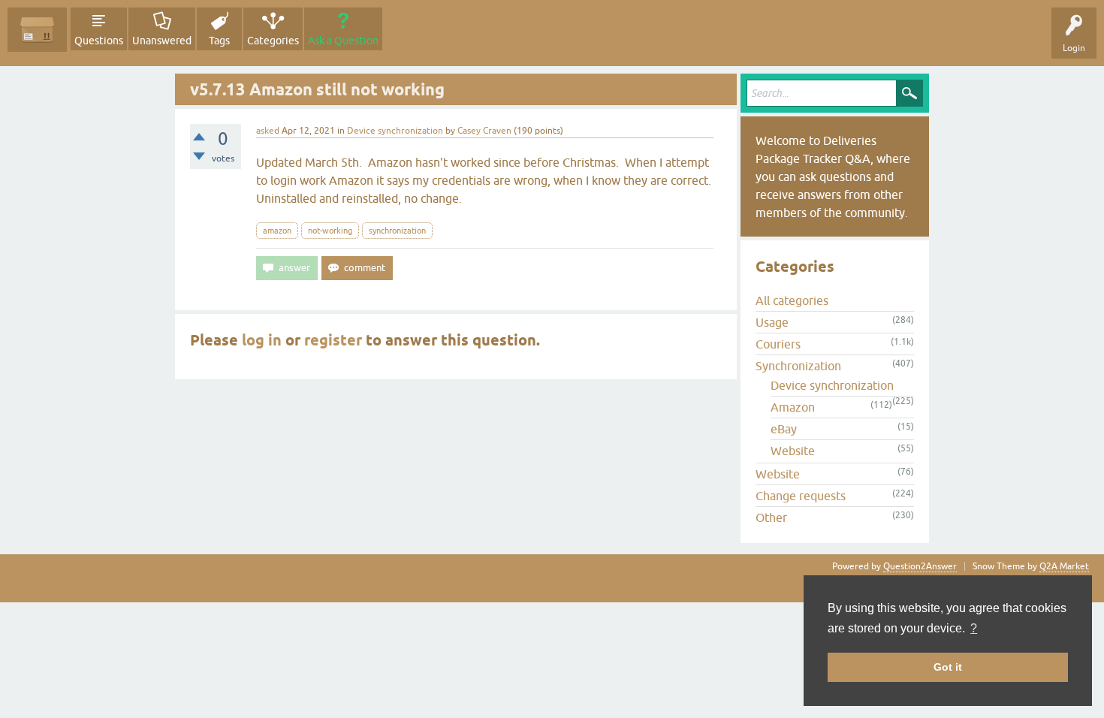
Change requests (801, 495)
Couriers (778, 344)
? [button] (973, 628)
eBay (784, 429)
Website (793, 450)
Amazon (793, 407)
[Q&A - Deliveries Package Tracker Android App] (37, 30)
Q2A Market (1064, 566)
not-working (330, 230)
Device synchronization (395, 130)
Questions (98, 41)
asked (267, 130)
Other (771, 517)
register (333, 340)
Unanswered (162, 41)
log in (262, 340)
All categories (792, 300)
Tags (219, 41)
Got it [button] (948, 667)
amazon (277, 230)
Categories (273, 41)
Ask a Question (343, 41)
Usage (772, 322)
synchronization (397, 230)
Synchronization (798, 366)
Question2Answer (920, 566)
